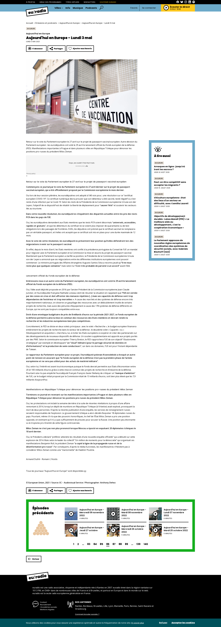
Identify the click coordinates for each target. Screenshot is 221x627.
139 (138, 544)
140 (146, 544)
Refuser (163, 623)
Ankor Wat (175, 9)
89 (126, 544)
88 (120, 544)
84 (95, 544)
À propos (30, 2)
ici (85, 471)
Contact (43, 602)
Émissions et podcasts (46, 23)
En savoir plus (137, 623)
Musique (78, 8)
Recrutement (45, 604)
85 (101, 544)
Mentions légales (47, 609)
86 (107, 544)
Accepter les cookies (183, 623)
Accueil (29, 23)
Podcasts (91, 8)
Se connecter (149, 8)
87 (114, 544)
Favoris (133, 7)
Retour (35, 559)
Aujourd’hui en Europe (69, 23)
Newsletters (89, 2)
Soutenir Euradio (108, 2)
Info (67, 8)
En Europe (31, 29)
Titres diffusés (72, 2)
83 (88, 544)
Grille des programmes (50, 2)
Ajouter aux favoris (82, 48)
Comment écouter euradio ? (87, 614)
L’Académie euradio (48, 607)
